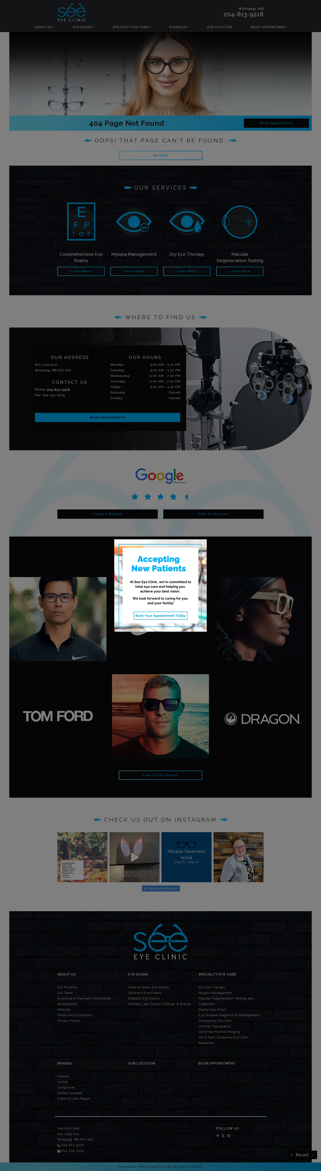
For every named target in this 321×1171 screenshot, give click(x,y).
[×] (160, 585)
